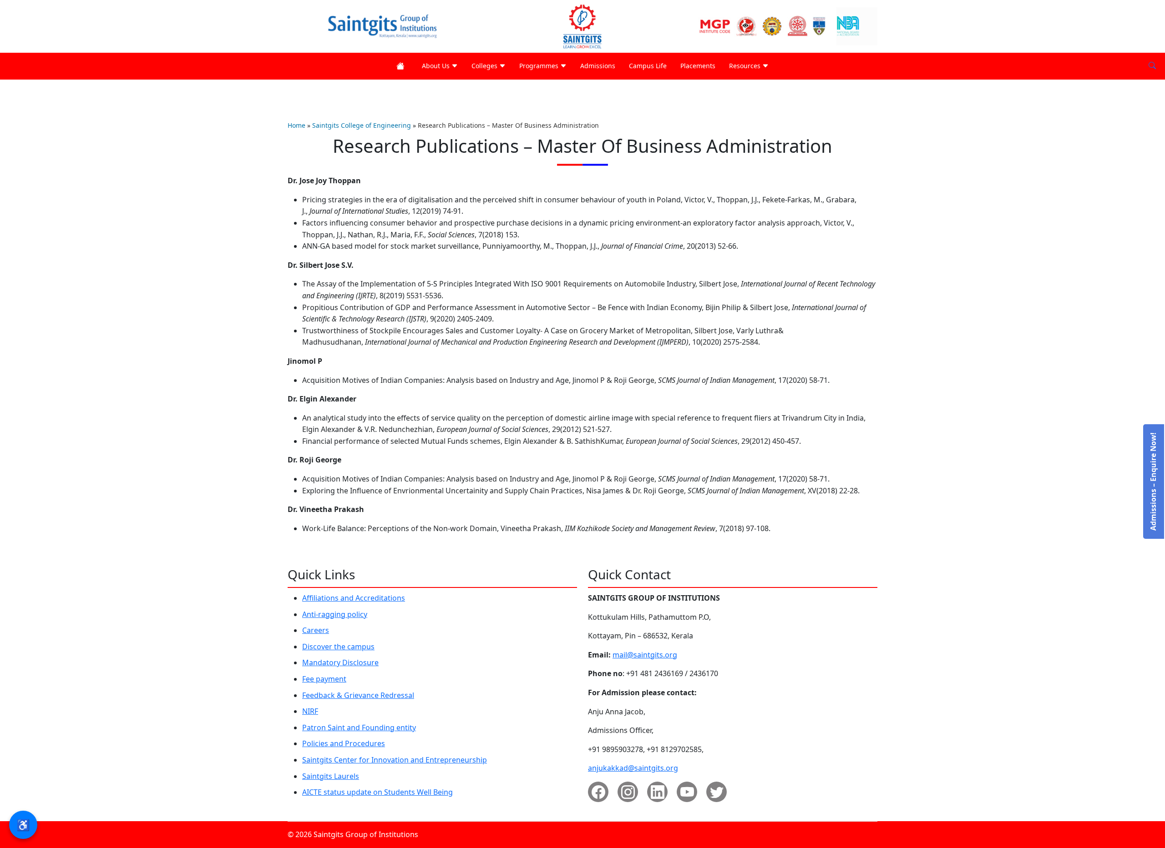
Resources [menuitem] (745, 65)
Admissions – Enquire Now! (1153, 481)
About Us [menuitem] (436, 65)
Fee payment (324, 679)
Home (296, 125)
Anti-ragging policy (334, 614)
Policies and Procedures (343, 743)
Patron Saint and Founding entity (359, 728)
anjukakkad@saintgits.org (633, 768)
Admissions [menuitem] (597, 65)
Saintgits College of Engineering (361, 125)
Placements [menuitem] (697, 65)
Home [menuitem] (402, 66)
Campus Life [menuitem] (648, 65)
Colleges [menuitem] (485, 65)
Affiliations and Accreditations (353, 598)
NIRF (310, 711)
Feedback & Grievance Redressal (358, 695)
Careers (315, 630)
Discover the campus (338, 647)
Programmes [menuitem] (539, 65)
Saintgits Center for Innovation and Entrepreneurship (394, 760)
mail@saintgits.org (645, 655)
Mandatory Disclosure (340, 662)
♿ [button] (23, 824)
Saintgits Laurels (330, 776)
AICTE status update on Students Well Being (377, 792)
